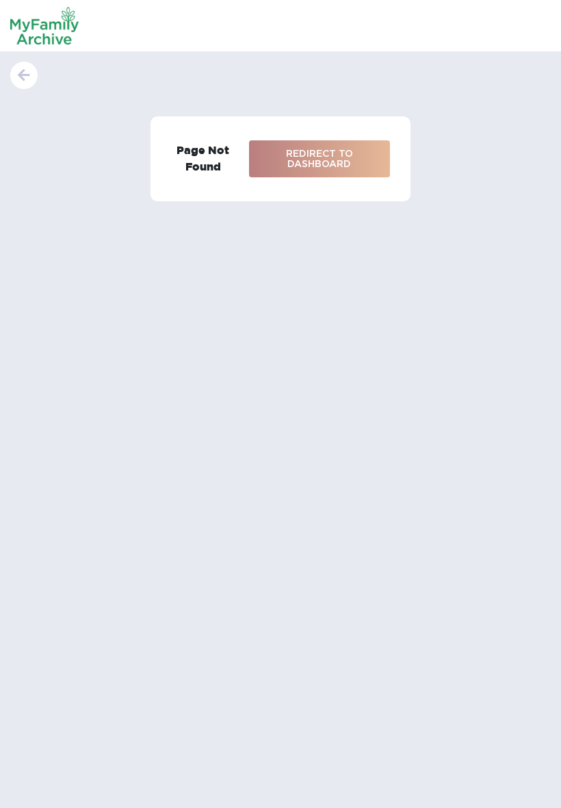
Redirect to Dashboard (319, 158)
